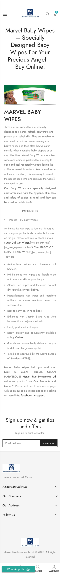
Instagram (39, 395)
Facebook (26, 395)
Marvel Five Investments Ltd (39, 377)
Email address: (30, 443)
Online (18, 337)
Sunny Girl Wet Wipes (16, 243)
